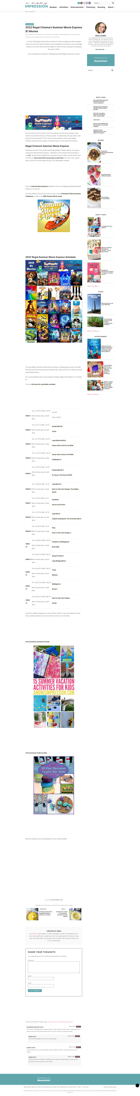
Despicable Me (57, 426)
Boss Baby (55, 547)
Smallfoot (55, 499)
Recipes (53, 7)
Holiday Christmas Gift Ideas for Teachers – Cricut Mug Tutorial (106, 249)
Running (101, 7)
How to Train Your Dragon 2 (61, 533)
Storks (54, 603)
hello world (96, 119)
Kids (61, 899)
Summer (62, 905)
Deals (42, 905)
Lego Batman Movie (59, 440)
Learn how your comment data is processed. (60, 1022)
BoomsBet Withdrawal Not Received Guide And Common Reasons (100, 101)
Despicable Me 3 (58, 470)
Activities (63, 7)
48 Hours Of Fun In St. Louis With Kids (107, 304)
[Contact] (89, 3)
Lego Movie (56, 513)
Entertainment (77, 7)
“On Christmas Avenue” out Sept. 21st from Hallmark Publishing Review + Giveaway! (108, 369)
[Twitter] (87, 3)
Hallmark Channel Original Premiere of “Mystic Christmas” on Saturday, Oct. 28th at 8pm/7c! (106, 348)
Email (30, 983)
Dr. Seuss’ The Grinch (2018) (62, 475)
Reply (78, 1026)
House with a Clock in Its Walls (62, 445)
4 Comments (38, 34)
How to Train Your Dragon (61, 598)
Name (30, 976)
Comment (31, 960)
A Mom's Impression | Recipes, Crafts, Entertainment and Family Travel (36, 5)
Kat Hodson (33, 933)
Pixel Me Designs (112, 1087)
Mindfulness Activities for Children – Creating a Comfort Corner (107, 272)
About (110, 7)
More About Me (100, 49)
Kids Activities (57, 905)
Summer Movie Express (39, 186)
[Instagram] (84, 3)
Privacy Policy (85, 1087)
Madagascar (56, 584)
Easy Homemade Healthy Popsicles (106, 175)
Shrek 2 (54, 589)
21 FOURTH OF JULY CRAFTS (106, 227)
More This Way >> (93, 286)
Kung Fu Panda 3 (58, 556)
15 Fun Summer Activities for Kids (37, 642)
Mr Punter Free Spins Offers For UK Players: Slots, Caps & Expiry (99, 115)
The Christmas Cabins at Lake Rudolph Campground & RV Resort (108, 321)
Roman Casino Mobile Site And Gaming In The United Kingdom (100, 125)
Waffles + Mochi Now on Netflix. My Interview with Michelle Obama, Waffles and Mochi (108, 385)
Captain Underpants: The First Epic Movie (66, 519)
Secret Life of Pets (58, 504)
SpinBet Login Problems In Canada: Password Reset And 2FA (100, 108)
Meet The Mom (72, 1087)
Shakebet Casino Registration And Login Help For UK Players (99, 131)
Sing (53, 528)
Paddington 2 (56, 459)
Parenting (90, 7)
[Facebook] (79, 3)
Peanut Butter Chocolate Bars (105, 198)
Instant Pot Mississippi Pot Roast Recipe (107, 152)
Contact (79, 1087)
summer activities (69, 905)
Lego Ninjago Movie (59, 561)
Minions (55, 575)
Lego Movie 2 (56, 484)
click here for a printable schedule (43, 384)
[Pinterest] (81, 3)
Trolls (54, 570)
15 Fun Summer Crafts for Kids (36, 753)
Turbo (54, 431)
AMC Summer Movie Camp (52, 196)
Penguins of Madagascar (60, 542)
